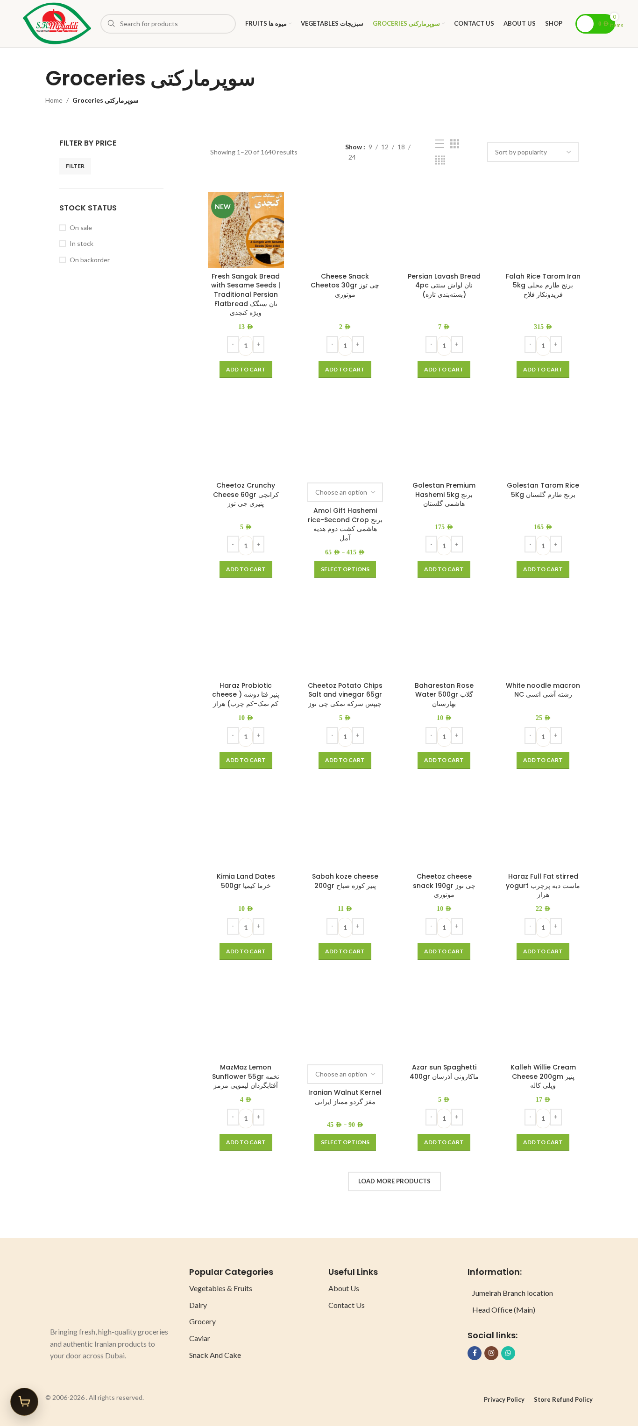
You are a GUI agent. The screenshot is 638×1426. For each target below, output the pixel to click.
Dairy (198, 1304)
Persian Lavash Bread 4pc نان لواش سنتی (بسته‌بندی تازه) (444, 285)
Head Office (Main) (503, 1309)
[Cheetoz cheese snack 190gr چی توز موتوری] (444, 830)
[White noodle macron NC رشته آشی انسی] (543, 639)
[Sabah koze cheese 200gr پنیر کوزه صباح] (345, 830)
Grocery (202, 1321)
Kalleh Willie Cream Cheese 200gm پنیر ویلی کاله (543, 1076)
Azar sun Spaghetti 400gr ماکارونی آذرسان (444, 1072)
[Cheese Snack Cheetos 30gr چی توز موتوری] (345, 229)
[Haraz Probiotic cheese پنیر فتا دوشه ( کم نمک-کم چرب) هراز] (246, 639)
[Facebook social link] (475, 1353)
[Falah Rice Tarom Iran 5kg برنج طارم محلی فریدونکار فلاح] (543, 229)
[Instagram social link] (491, 1353)
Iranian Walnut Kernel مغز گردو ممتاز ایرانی (345, 1097)
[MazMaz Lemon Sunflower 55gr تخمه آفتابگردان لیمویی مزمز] (246, 1021)
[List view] (439, 144)
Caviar (199, 1338)
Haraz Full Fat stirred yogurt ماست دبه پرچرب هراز (543, 885)
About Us (343, 1288)
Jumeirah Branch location (512, 1292)
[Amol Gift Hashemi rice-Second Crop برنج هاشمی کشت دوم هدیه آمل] (345, 439)
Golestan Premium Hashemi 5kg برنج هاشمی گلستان (443, 494)
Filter (75, 165)
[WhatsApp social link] (508, 1353)
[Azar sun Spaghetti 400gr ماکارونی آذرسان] (444, 1021)
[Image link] (85, 1291)
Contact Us (346, 1304)
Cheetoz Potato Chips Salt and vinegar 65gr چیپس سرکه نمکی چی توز (345, 694)
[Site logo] (57, 23)
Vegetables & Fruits (220, 1288)
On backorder (90, 260)
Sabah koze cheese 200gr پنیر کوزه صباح (345, 881)
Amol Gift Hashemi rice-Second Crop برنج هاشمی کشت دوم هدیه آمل (345, 524)
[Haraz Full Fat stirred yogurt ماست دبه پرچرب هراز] (543, 830)
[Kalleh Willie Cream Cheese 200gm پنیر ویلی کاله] (543, 1021)
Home (54, 100)
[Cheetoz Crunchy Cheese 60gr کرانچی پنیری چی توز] (246, 439)
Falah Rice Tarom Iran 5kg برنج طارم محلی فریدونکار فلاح (543, 285)
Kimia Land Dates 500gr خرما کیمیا (246, 881)
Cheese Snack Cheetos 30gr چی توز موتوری (345, 285)
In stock (81, 243)
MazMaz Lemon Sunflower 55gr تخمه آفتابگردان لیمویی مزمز (245, 1076)
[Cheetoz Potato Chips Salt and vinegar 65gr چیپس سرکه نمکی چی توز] (345, 639)
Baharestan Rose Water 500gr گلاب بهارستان (444, 694)
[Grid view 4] (440, 160)
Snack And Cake (215, 1354)
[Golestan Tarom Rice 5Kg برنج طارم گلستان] (543, 439)
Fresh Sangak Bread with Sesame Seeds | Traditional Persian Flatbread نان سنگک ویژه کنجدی (245, 294)
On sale (81, 227)
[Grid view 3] (454, 144)
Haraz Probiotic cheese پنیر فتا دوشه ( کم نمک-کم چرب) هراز (245, 694)
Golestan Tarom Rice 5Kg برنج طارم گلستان (543, 490)
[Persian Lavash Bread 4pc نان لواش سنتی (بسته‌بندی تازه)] (444, 229)
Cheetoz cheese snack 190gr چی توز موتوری (444, 885)
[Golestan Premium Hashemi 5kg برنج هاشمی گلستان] (444, 439)
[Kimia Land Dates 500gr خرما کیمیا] (246, 830)
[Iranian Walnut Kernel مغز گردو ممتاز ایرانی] (345, 1021)
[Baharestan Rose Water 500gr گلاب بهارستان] (444, 639)
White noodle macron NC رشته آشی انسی (543, 690)
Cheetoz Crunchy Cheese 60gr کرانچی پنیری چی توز (246, 494)
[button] (246, 369)
